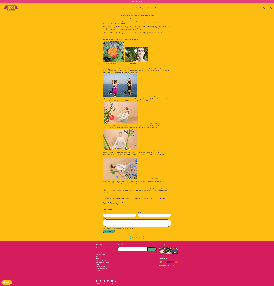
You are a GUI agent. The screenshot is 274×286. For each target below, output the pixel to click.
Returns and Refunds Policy (103, 262)
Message (105, 218)
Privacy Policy (99, 258)
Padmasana (156, 150)
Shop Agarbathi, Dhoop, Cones (104, 266)
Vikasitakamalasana (155, 123)
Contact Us (98, 270)
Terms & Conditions (101, 260)
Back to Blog (138, 237)
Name (104, 212)
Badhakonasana (155, 178)
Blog (97, 256)
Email (139, 212)
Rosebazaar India (103, 283)
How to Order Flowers (101, 268)
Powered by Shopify (111, 283)
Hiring (97, 264)
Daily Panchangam (100, 254)
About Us (98, 248)
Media (97, 250)
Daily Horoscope (100, 252)
